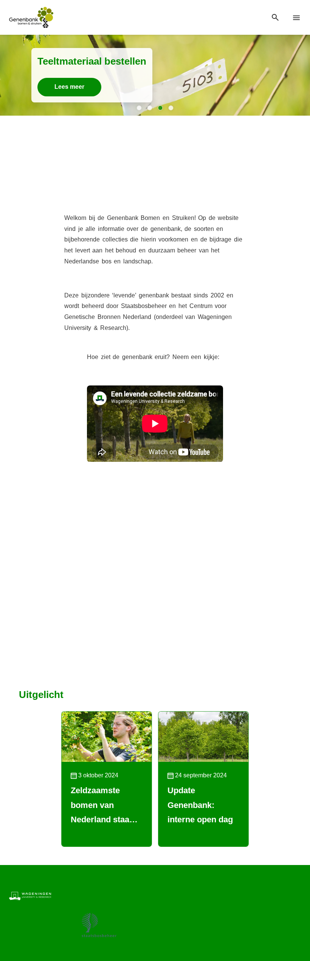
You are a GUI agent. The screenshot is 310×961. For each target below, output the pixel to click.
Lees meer (69, 87)
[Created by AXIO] (295, 895)
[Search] (275, 17)
